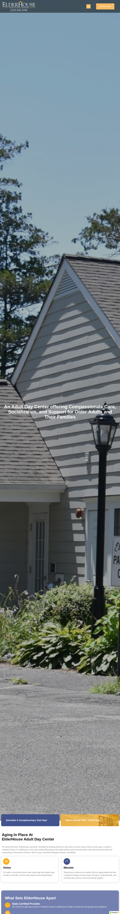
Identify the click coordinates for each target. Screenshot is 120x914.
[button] (88, 6)
